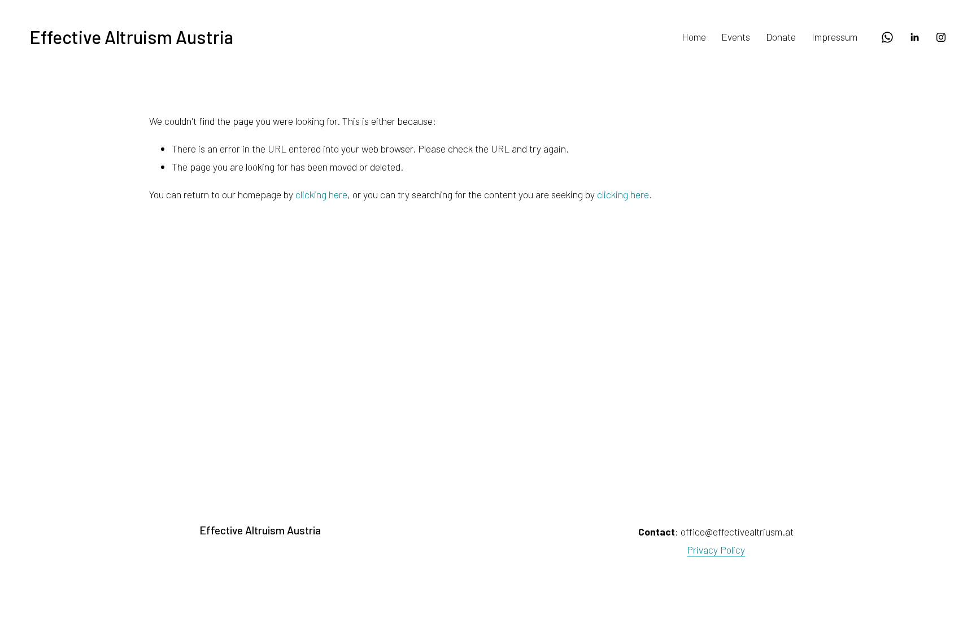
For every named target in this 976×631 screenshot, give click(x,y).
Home (694, 37)
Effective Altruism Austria (131, 36)
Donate (781, 37)
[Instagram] (941, 37)
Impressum (834, 37)
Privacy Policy (716, 549)
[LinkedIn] (914, 37)
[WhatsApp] (887, 37)
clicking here (321, 194)
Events (735, 37)
